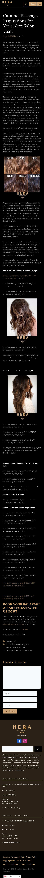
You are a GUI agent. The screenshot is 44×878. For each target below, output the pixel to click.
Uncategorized (11, 641)
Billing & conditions (27, 864)
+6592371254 (11, 795)
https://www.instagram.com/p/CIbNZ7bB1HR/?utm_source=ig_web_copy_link (19, 277)
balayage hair (10, 644)
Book (33, 4)
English (9, 876)
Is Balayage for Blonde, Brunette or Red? (19, 650)
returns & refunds (24, 860)
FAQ (22, 857)
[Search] (38, 749)
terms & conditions (10, 864)
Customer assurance (11, 857)
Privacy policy (31, 857)
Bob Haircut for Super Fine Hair (16, 647)
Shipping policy (9, 860)
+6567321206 (9, 825)
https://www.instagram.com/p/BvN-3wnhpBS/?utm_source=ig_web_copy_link (19, 584)
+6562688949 (10, 791)
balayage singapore (22, 644)
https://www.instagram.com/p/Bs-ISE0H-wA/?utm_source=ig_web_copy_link (19, 597)
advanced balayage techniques (13, 624)
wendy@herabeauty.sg (13, 808)
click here (24, 629)
